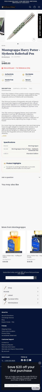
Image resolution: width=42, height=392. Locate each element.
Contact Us (5, 342)
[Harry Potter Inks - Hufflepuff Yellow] (14, 247)
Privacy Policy (6, 333)
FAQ (30, 88)
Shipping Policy (6, 329)
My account (5, 351)
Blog (3, 320)
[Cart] (34, 7)
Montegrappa (19, 227)
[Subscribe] (35, 277)
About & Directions (7, 315)
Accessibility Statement (9, 335)
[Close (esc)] (39, 362)
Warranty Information (8, 347)
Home (3, 45)
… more (4, 135)
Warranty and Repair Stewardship (12, 349)
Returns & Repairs (7, 345)
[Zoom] (34, 39)
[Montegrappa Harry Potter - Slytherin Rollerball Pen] (14, 204)
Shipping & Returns (20, 88)
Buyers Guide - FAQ (8, 322)
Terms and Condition (8, 331)
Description (6, 88)
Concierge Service (8, 318)
